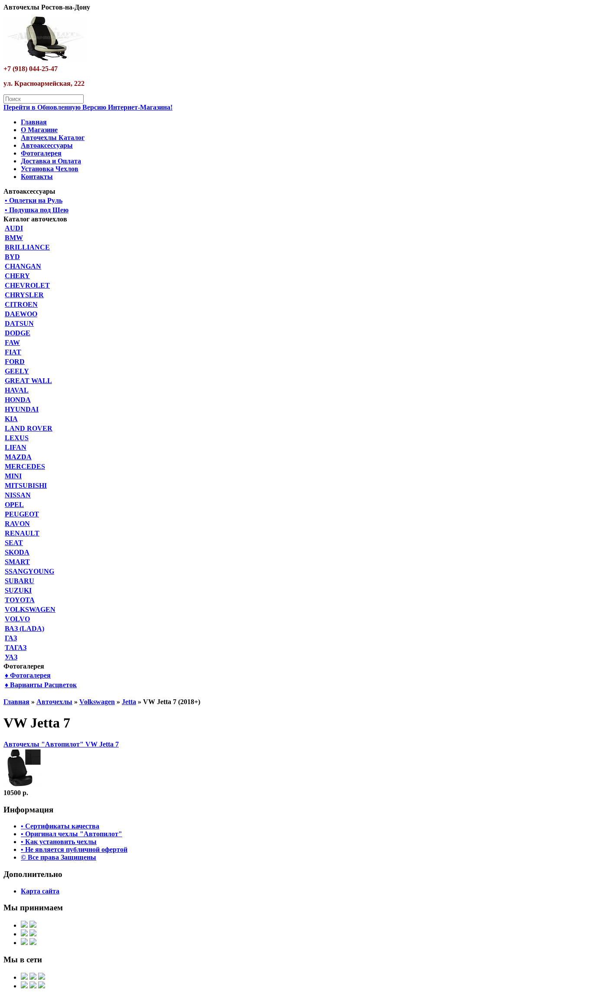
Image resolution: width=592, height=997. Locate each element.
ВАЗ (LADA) (24, 628)
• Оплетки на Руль (33, 200)
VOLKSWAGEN (30, 609)
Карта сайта (40, 891)
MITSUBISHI (26, 485)
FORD (15, 361)
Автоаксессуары (47, 145)
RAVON (17, 523)
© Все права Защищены (58, 857)
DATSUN (19, 323)
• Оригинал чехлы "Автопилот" (71, 834)
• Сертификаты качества (60, 826)
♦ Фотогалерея (28, 675)
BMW (14, 237)
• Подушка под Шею (36, 210)
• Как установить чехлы (59, 841)
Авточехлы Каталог (53, 137)
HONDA (18, 399)
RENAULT (22, 533)
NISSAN (18, 495)
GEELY (17, 371)
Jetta (129, 701)
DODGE (17, 333)
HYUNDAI (22, 409)
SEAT (14, 542)
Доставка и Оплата (51, 161)
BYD (12, 256)
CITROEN (21, 304)
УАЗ (11, 657)
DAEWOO (21, 314)
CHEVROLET (27, 285)
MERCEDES (25, 466)
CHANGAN (23, 266)
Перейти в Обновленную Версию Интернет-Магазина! (87, 107)
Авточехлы (54, 701)
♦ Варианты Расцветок (41, 684)
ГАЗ (11, 638)
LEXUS (17, 438)
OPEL (14, 504)
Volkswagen (97, 701)
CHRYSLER (24, 295)
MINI (13, 476)
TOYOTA (20, 600)
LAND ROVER (28, 428)
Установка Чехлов (49, 168)
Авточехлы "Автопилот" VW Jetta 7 (61, 744)
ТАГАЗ (15, 647)
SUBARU (19, 581)
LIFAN (15, 447)
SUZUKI (18, 590)
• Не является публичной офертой (74, 849)
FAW (12, 342)
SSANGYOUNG (29, 571)
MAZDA (18, 457)
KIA (11, 418)
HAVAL (17, 390)
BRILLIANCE (27, 247)
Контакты (37, 176)
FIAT (13, 352)
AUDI (14, 228)
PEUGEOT (22, 514)
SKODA (17, 552)
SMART (17, 561)
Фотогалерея (41, 153)
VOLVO (17, 619)
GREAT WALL (28, 380)
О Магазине (39, 129)
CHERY (17, 275)
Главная (34, 122)
